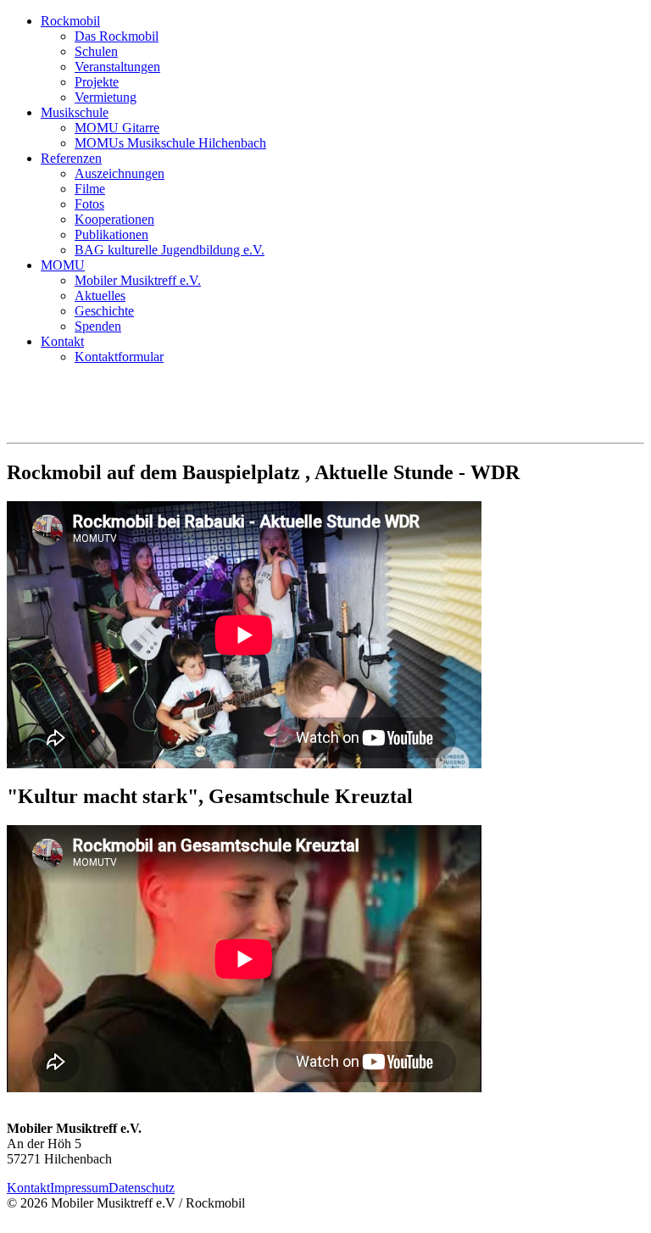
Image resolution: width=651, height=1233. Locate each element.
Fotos (89, 204)
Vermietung (105, 97)
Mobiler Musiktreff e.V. (138, 280)
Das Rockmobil (117, 36)
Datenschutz (141, 1187)
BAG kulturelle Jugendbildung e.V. (169, 250)
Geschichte (104, 311)
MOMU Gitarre (117, 127)
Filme (90, 188)
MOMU (63, 265)
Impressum (79, 1187)
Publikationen (111, 234)
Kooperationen (114, 219)
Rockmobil (70, 21)
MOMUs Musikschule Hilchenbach (170, 143)
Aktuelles (100, 295)
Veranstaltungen (117, 66)
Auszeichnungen (119, 173)
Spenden (98, 326)
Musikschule (74, 112)
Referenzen (71, 158)
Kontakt (62, 341)
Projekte (97, 82)
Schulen (96, 51)
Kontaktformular (119, 356)
